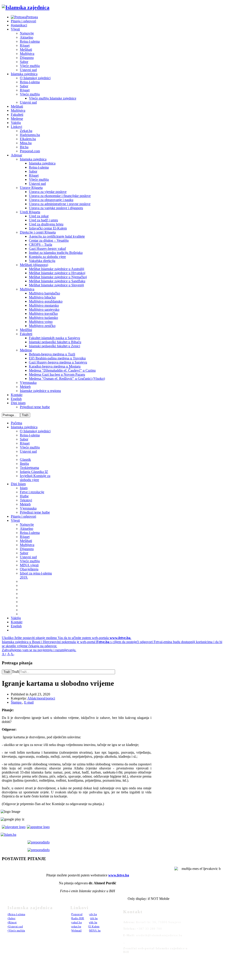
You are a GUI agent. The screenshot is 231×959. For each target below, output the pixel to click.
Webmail (76, 930)
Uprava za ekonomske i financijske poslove (60, 196)
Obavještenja (29, 569)
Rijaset (25, 45)
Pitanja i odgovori (23, 21)
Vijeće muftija (30, 66)
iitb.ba (94, 918)
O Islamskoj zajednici (35, 78)
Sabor (24, 62)
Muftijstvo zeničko (42, 326)
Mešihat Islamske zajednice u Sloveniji (56, 285)
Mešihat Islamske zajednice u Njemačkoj (58, 277)
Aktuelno (26, 37)
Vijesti (15, 29)
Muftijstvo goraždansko (45, 301)
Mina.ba (26, 143)
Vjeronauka (28, 383)
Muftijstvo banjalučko (44, 293)
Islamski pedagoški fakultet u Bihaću (55, 342)
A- (12, 654)
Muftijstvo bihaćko (42, 297)
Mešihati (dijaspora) (34, 265)
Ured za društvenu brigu (46, 224)
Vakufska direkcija (42, 261)
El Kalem (93, 926)
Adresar (16, 155)
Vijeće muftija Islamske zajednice (52, 98)
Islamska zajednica (24, 74)
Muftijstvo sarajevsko (44, 309)
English (16, 399)
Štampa (16, 702)
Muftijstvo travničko (43, 313)
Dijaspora (27, 58)
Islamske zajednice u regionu (40, 391)
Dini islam (18, 403)
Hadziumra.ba (30, 135)
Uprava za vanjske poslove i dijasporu (56, 208)
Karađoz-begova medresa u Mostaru (55, 366)
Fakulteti (17, 114)
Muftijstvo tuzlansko (43, 318)
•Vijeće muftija (16, 930)
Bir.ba (24, 147)
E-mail (29, 702)
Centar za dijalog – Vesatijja (49, 240)
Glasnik (25, 459)
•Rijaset (12, 922)
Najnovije (27, 33)
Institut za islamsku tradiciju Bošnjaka (56, 253)
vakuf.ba (76, 922)
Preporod (76, 914)
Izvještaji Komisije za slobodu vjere (35, 478)
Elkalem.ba (28, 139)
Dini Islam (18, 484)
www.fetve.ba (118, 875)
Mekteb (25, 387)
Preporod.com (30, 151)
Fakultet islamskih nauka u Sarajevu (54, 338)
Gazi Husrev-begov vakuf (47, 248)
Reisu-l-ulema (30, 41)
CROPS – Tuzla (40, 244)
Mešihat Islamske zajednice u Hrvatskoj (57, 273)
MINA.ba (95, 930)
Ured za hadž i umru (43, 220)
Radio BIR (77, 918)
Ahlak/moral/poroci (41, 698)
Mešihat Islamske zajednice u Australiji (56, 269)
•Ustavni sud (15, 926)
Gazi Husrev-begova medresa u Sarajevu (58, 362)
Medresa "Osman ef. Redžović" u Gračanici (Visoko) (67, 378)
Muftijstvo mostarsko (44, 305)
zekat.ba (76, 926)
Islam (24, 488)
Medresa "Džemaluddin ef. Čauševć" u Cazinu (62, 370)
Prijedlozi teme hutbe (35, 407)
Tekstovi (26, 500)
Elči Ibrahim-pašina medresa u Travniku (57, 358)
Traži (7, 672)
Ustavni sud (28, 70)
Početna (16, 423)
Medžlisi (26, 330)
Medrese (17, 118)
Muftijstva (27, 54)
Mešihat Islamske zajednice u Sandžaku (57, 281)
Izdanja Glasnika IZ (34, 472)
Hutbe (24, 496)
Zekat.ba (26, 131)
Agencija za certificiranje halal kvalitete (57, 236)
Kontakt (16, 395)
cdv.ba (93, 914)
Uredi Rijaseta (30, 212)
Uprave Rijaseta (31, 188)
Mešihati (26, 49)
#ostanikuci (19, 25)
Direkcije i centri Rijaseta (38, 232)
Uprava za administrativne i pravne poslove (59, 204)
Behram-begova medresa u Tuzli (52, 354)
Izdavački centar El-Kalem (48, 228)
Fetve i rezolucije (32, 492)
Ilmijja (24, 464)
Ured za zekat (39, 216)
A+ (4, 654)
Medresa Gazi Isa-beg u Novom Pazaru (57, 374)
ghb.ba (93, 922)
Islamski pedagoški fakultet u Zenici (54, 346)
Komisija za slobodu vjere (47, 257)
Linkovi (16, 127)
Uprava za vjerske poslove (48, 192)
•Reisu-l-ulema (16, 914)
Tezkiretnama (29, 468)
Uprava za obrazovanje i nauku (51, 200)
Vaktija (16, 123)
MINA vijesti (29, 565)
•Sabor (11, 918)
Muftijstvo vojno (41, 322)
